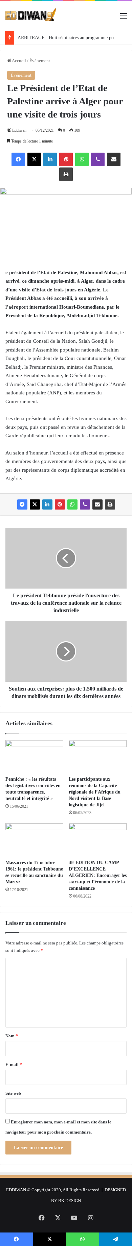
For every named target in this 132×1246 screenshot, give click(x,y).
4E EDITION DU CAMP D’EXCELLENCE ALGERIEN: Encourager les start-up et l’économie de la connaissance (98, 875)
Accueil (18, 60)
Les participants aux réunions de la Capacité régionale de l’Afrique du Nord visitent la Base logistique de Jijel (94, 792)
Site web (13, 1093)
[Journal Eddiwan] (31, 16)
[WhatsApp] (82, 159)
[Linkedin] (50, 159)
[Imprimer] (66, 174)
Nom (11, 1035)
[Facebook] (18, 159)
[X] (34, 159)
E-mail (13, 1064)
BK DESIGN (69, 1200)
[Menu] (123, 18)
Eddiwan (19, 130)
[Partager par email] (113, 159)
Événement (39, 60)
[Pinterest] (66, 159)
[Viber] (98, 159)
